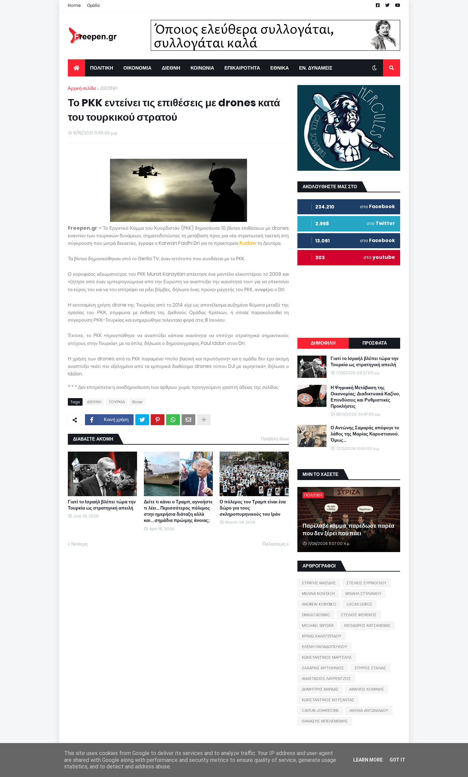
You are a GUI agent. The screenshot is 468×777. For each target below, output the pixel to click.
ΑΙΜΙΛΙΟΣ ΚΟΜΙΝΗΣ (366, 689)
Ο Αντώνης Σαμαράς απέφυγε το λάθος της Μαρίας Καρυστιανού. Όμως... (365, 434)
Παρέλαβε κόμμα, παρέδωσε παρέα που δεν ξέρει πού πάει (348, 529)
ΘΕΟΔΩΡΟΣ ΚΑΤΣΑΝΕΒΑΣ (367, 625)
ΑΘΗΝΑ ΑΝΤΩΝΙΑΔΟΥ (368, 710)
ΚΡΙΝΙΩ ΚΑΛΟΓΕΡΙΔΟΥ (321, 636)
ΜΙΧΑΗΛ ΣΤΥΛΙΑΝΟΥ (363, 593)
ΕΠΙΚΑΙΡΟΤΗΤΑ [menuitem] (242, 67)
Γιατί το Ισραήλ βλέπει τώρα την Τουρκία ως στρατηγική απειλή (102, 505)
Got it (397, 760)
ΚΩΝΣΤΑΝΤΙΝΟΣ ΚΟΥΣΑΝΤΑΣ (328, 700)
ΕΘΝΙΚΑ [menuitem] (279, 67)
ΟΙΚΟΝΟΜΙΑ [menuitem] (137, 67)
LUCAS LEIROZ (359, 604)
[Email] (188, 419)
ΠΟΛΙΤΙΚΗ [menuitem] (101, 67)
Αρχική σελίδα (82, 88)
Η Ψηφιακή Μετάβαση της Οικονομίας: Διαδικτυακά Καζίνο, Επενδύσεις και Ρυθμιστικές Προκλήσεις (365, 397)
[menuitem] (76, 67)
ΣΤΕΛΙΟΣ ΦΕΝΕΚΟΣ (359, 615)
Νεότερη (79, 544)
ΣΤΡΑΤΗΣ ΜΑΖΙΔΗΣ (319, 583)
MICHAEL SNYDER (317, 625)
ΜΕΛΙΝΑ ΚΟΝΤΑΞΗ (318, 593)
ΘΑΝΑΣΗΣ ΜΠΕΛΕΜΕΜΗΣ (325, 721)
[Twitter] (142, 419)
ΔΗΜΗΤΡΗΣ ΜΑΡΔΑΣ (320, 689)
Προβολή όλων (275, 439)
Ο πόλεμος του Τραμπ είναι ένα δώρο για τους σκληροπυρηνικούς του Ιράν (253, 508)
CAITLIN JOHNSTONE (320, 710)
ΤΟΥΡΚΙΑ (117, 402)
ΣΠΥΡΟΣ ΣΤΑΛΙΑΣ (370, 668)
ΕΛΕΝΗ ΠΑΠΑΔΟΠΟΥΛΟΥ (324, 646)
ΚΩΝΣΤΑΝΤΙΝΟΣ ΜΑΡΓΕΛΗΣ (327, 657)
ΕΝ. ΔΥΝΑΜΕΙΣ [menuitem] (315, 67)
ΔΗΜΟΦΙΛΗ (323, 343)
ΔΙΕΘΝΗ (108, 88)
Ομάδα (93, 5)
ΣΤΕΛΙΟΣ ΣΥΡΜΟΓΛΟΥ (366, 583)
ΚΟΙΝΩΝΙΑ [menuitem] (202, 67)
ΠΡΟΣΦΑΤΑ (374, 343)
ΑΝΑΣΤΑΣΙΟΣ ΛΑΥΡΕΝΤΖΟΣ (326, 678)
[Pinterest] (157, 419)
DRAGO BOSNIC (316, 615)
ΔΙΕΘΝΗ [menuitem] (171, 67)
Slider (137, 402)
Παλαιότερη (273, 544)
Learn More (368, 760)
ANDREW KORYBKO (319, 604)
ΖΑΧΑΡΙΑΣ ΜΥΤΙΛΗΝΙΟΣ (323, 668)
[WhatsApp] (173, 419)
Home (74, 5)
